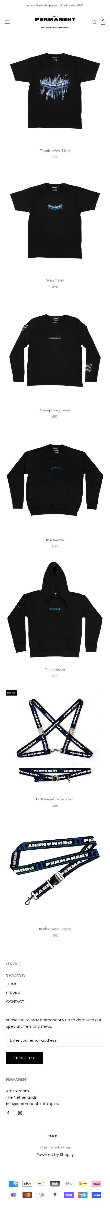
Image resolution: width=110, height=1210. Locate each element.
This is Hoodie (55, 669)
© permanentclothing (55, 1147)
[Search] (94, 22)
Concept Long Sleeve (55, 410)
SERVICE (13, 992)
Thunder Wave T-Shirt (55, 150)
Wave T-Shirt (55, 280)
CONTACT (15, 1001)
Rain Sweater (55, 539)
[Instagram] (20, 1113)
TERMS (11, 983)
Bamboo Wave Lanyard (55, 928)
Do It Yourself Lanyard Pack (55, 799)
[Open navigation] (7, 22)
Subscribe (24, 1057)
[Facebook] (8, 1113)
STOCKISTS (16, 975)
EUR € (52, 1135)
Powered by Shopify (55, 1154)
